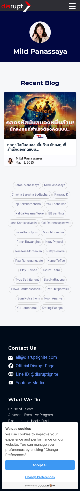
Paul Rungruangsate (29, 260)
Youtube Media (30, 382)
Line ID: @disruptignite (37, 374)
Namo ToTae (56, 260)
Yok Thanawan (56, 204)
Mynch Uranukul (53, 232)
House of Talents (20, 409)
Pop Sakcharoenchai (27, 204)
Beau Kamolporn (27, 232)
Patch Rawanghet (29, 241)
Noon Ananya (53, 298)
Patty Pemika (56, 251)
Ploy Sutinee (28, 270)
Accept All (40, 465)
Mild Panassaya (29, 158)
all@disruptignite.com (36, 357)
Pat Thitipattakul (58, 289)
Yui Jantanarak (27, 308)
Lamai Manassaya (27, 185)
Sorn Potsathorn (28, 298)
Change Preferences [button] (40, 477)
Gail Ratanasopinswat (56, 223)
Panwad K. (61, 194)
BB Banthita (56, 213)
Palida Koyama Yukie (30, 213)
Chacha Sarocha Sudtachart (31, 194)
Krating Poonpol (52, 308)
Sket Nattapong (54, 279)
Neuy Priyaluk (54, 241)
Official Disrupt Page (35, 365)
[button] (72, 6)
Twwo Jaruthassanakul (26, 289)
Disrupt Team (51, 270)
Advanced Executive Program (30, 415)
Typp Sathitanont (27, 279)
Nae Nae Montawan (28, 251)
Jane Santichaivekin (23, 223)
